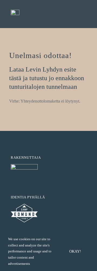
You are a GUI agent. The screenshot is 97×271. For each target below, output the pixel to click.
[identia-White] (24, 166)
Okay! (75, 251)
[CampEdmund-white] (24, 206)
